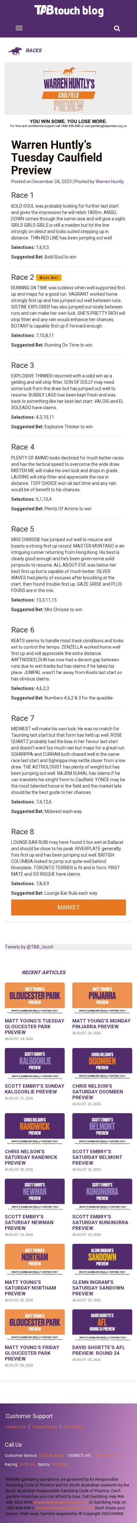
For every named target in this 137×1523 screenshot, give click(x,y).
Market (69, 907)
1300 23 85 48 (105, 1455)
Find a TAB (73, 1426)
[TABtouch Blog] (70, 11)
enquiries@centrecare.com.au (60, 1502)
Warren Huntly (110, 181)
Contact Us (16, 1426)
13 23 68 (59, 1464)
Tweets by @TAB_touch (29, 946)
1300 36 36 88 (51, 1455)
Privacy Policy (44, 1426)
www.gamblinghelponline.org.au (64, 1508)
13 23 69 (26, 1464)
